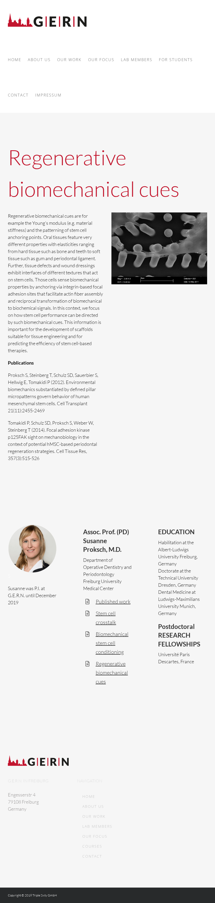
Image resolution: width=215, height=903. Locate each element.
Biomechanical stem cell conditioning (112, 643)
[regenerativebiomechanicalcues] (159, 215)
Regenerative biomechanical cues (112, 672)
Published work (113, 601)
